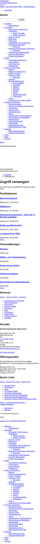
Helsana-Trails (9, 385)
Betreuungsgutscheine (17, 72)
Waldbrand (5, 206)
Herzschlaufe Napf (16, 121)
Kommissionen (14, 64)
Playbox (4, 249)
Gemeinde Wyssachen (8, 3)
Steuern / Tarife (14, 37)
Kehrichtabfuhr (18, 83)
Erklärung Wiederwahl (11, 225)
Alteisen (16, 87)
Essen (11, 114)
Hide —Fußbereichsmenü (13, 403)
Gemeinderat (13, 62)
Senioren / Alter (14, 75)
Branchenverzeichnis (17, 131)
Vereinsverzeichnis (16, 125)
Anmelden (8, 10)
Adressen (16, 47)
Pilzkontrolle (13, 123)
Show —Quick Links (7, 382)
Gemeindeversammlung (18, 60)
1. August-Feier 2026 (10, 233)
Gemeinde (8, 27)
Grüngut (16, 91)
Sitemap (7, 410)
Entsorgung (8, 312)
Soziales (12, 79)
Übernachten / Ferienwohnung (20, 116)
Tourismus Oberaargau (13, 393)
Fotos (6, 135)
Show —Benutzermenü (9, 7)
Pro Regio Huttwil (11, 391)
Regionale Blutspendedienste (15, 397)
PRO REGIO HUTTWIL (17, 127)
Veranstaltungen (15, 112)
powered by (4, 421)
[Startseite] (4, 1)
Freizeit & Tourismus (12, 102)
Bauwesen (13, 39)
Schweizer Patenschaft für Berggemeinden (20, 399)
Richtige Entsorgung (16, 81)
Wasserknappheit (8, 198)
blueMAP (7, 318)
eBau (6, 137)
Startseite (7, 175)
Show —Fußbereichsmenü (10, 402)
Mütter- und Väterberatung (13, 257)
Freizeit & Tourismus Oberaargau (21, 106)
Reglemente (13, 66)
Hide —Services (20, 297)
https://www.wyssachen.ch (10, 348)
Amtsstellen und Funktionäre (19, 43)
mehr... (2, 240)
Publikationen (14, 26)
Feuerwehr (13, 41)
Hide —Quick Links (23, 382)
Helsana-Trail (14, 110)
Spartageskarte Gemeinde (14, 301)
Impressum (8, 408)
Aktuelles (7, 24)
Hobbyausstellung (9, 274)
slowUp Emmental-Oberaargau (16, 395)
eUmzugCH (8, 304)
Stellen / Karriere (19, 35)
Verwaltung (13, 31)
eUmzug (7, 139)
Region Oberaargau (16, 56)
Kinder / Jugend (14, 73)
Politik (6, 58)
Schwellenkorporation (17, 45)
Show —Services (6, 297)
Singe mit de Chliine (10, 265)
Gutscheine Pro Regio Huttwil (20, 100)
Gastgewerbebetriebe (17, 133)
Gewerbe (7, 129)
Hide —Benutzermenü (26, 7)
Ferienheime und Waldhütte (19, 118)
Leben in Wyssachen (12, 68)
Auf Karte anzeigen (7, 352)
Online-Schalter (19, 33)
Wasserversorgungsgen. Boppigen (22, 49)
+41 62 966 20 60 (6, 339)
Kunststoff (16, 85)
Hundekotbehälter (19, 95)
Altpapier (16, 89)
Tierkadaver (17, 96)
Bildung (11, 70)
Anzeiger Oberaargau (17, 54)
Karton (15, 93)
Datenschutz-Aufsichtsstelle (19, 52)
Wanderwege (14, 119)
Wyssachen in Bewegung (18, 29)
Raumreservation (15, 104)
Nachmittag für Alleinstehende (15, 282)
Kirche (11, 98)
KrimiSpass (13, 108)
